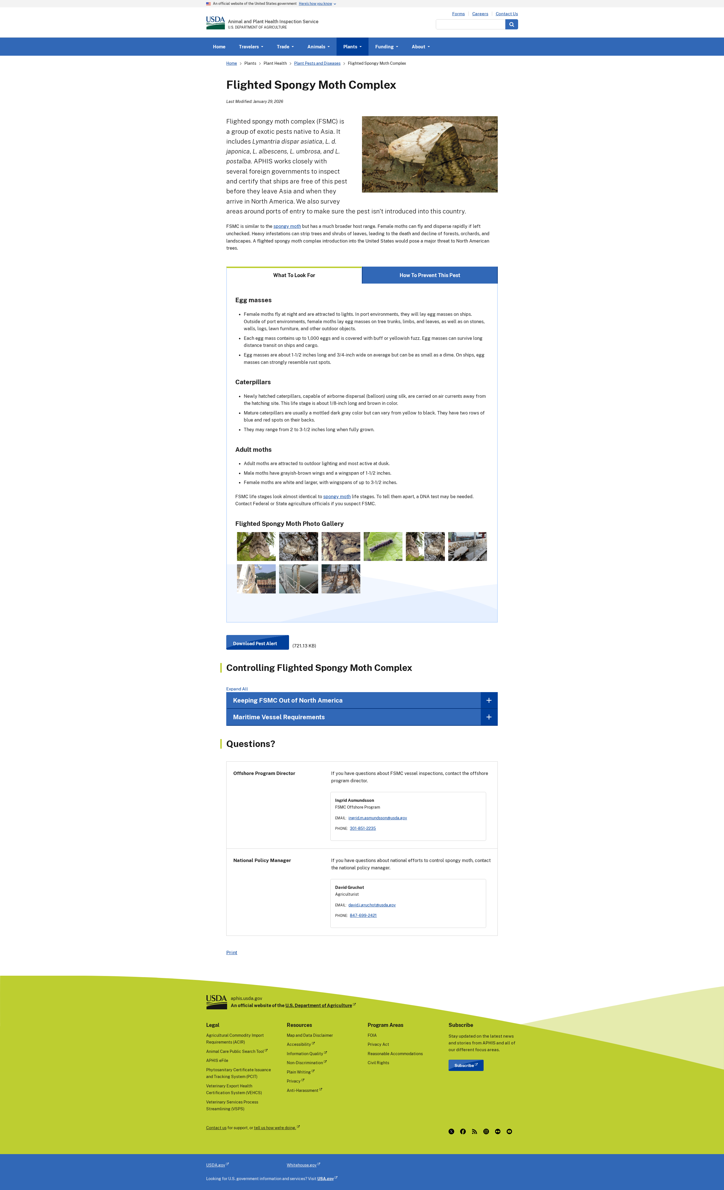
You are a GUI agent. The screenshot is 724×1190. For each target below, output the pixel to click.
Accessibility (299, 1044)
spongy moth (287, 226)
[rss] (476, 1131)
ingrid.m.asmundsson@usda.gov (377, 817)
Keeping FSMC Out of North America (288, 700)
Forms (458, 14)
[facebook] (464, 1131)
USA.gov (325, 1178)
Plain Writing (299, 1072)
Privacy (294, 1081)
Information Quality (305, 1053)
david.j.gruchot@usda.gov (372, 904)
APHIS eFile (217, 1060)
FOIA (372, 1035)
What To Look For (294, 275)
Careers (480, 14)
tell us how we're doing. (275, 1127)
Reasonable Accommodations (395, 1053)
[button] (256, 546)
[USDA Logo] (215, 22)
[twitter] (453, 1131)
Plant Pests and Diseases (317, 63)
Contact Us (507, 14)
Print (231, 952)
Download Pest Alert (255, 643)
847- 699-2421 (363, 915)
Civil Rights (378, 1062)
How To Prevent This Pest (430, 275)
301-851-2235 (363, 828)
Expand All (237, 688)
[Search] (511, 24)
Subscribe (464, 1065)
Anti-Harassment (302, 1090)
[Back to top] (708, 1174)
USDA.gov (215, 1165)
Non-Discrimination (305, 1062)
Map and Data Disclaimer (310, 1035)
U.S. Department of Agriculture (318, 1005)
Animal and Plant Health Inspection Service (273, 21)
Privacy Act (378, 1044)
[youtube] (511, 1131)
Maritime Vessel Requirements (279, 717)
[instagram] (487, 1131)
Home (219, 46)
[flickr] (499, 1131)
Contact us (216, 1127)
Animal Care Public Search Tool (235, 1051)
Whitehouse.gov (301, 1165)
